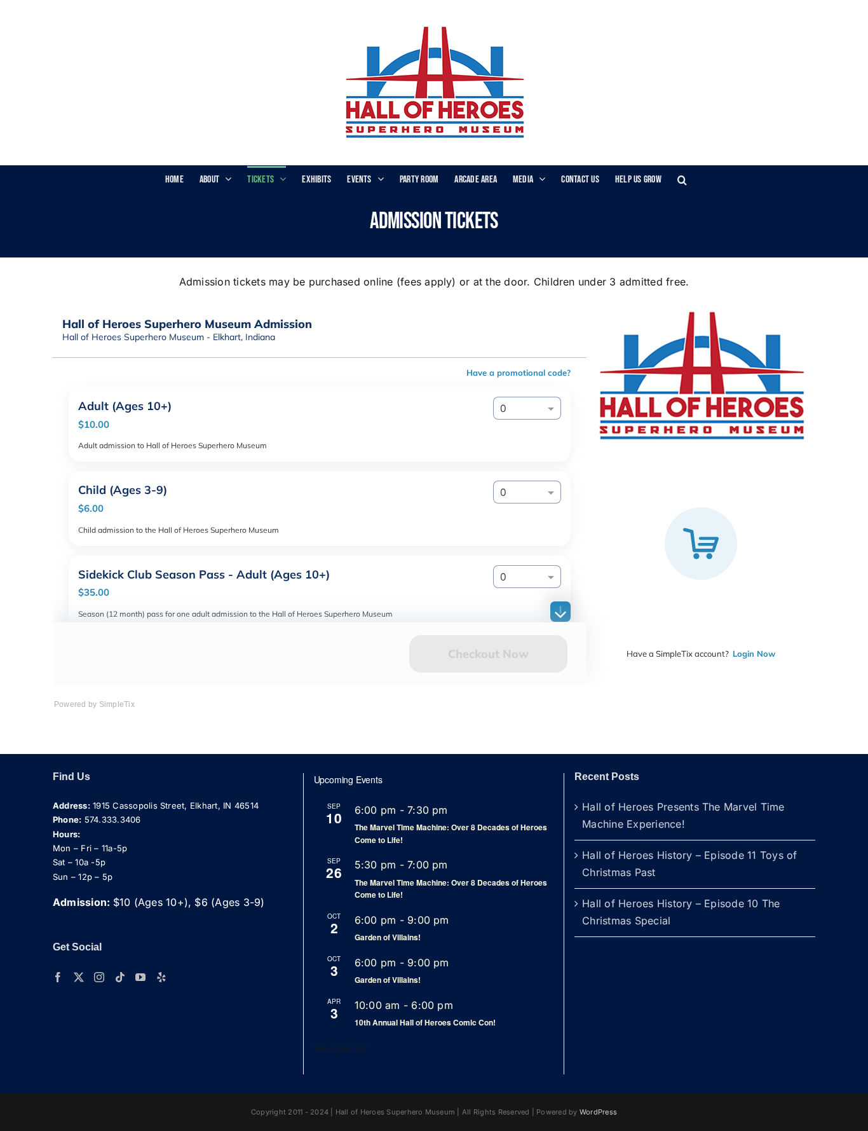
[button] (682, 178)
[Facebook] (58, 977)
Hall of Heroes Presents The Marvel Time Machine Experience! (683, 815)
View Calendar (340, 1047)
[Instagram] (99, 977)
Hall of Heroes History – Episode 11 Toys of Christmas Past (689, 864)
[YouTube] (140, 977)
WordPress (598, 1111)
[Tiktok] (120, 977)
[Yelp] (161, 977)
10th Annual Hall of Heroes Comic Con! (425, 1022)
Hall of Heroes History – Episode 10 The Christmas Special (681, 912)
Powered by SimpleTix (94, 704)
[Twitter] (79, 977)
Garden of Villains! (388, 937)
